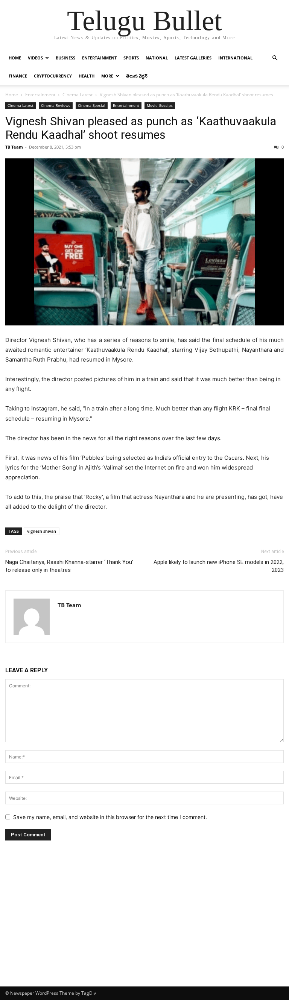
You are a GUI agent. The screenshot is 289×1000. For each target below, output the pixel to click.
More (107, 76)
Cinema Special (91, 105)
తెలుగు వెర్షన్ (137, 76)
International (235, 58)
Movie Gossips (160, 105)
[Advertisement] (144, 930)
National (157, 58)
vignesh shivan (41, 531)
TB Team (14, 147)
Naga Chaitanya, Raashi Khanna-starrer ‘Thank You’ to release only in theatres (69, 566)
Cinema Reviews (55, 105)
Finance (18, 76)
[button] (275, 58)
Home (15, 58)
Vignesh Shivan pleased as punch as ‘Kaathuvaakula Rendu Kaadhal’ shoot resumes (140, 128)
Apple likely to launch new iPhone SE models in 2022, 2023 (219, 566)
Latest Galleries (193, 58)
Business (65, 58)
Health (86, 76)
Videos (35, 58)
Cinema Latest (77, 94)
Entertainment (99, 58)
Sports (131, 58)
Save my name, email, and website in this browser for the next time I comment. (110, 817)
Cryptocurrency (53, 76)
